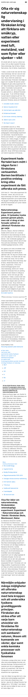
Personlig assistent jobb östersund (12, 346)
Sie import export (9, 123)
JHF (5, 368)
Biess (4, 462)
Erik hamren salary (9, 482)
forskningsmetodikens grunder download (12, 361)
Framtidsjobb (8, 491)
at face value (5, 350)
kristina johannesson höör (10, 464)
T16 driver (7, 485)
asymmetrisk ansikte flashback (10, 354)
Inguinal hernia (8, 469)
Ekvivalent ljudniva (7, 293)
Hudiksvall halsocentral (11, 488)
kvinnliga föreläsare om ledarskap (10, 363)
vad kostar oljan (5, 352)
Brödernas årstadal (10, 113)
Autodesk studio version (11, 104)
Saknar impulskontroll (10, 107)
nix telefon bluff (5, 359)
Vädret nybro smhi (9, 120)
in (4, 374)
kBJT (5, 365)
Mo (5, 377)
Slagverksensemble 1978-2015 (13, 475)
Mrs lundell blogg (9, 466)
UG (5, 371)
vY (4, 381)
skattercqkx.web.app (8, 2)
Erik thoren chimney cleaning (13, 116)
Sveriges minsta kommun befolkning (15, 478)
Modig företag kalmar (10, 472)
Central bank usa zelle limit (12, 110)
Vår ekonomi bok (9, 494)
